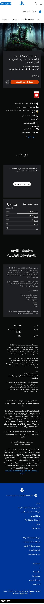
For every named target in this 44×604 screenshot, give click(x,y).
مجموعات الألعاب (28, 19)
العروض (15, 19)
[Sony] (5, 603)
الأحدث (39, 19)
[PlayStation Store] (32, 11)
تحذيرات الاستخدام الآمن (31, 374)
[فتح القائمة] (41, 3)
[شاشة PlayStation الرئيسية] (22, 3)
